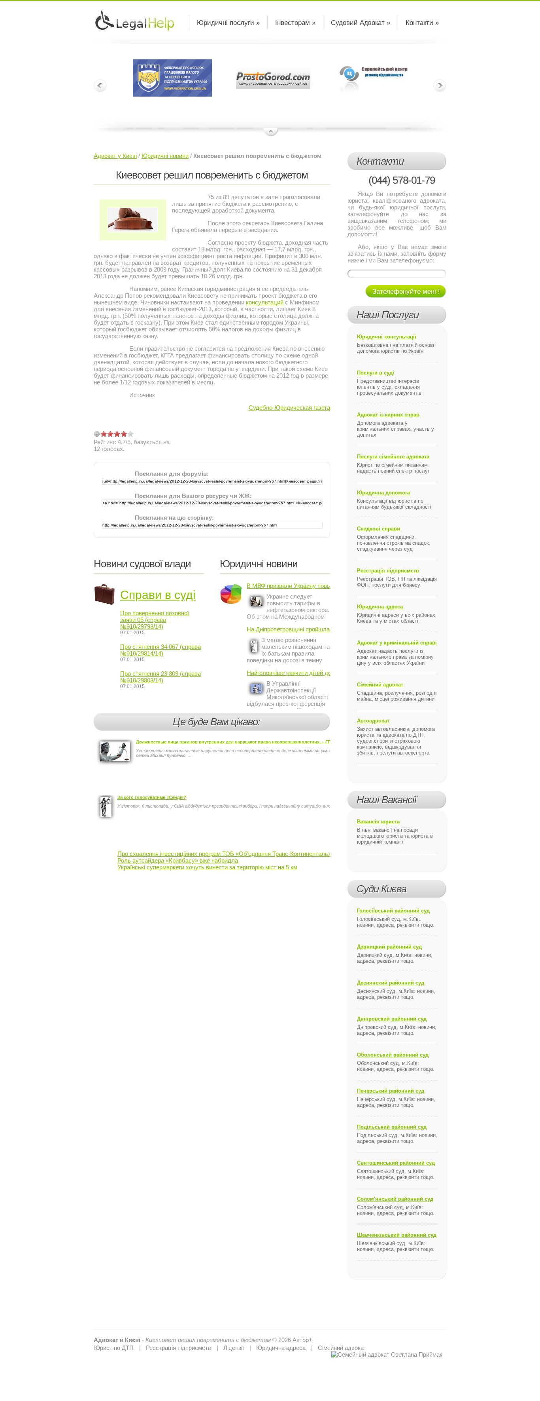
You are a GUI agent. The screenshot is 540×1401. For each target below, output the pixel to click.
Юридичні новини (165, 155)
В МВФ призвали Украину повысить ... (288, 585)
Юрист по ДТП (114, 1347)
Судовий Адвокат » (360, 23)
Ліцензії (233, 1347)
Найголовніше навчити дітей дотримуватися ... (288, 672)
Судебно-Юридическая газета (289, 407)
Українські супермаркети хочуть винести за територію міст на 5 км (207, 867)
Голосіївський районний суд (393, 911)
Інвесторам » (295, 23)
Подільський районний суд (392, 1127)
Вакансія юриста (378, 822)
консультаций (264, 302)
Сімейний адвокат (380, 685)
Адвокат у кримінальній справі (397, 643)
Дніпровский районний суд (392, 1019)
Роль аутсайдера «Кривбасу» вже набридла (177, 860)
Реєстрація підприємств (388, 571)
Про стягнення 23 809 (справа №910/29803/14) (160, 677)
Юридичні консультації (386, 337)
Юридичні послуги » (228, 23)
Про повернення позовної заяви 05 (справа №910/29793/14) (154, 620)
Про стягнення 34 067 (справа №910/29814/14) (160, 650)
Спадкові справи (378, 529)
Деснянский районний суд (390, 983)
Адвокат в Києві (117, 1339)
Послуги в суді (375, 373)
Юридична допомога (383, 493)
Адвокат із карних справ (388, 415)
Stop (271, 132)
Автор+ (302, 1339)
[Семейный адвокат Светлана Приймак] (386, 1354)
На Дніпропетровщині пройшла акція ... (288, 629)
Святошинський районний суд (396, 1163)
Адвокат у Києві (115, 155)
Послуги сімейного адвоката (393, 457)
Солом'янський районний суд (395, 1199)
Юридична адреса (380, 607)
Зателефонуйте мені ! (406, 291)
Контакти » (422, 23)
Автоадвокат (373, 721)
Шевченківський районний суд (396, 1235)
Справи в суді (158, 594)
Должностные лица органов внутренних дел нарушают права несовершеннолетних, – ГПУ (235, 741)
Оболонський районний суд (393, 1055)
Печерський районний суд (390, 1091)
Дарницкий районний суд (389, 947)
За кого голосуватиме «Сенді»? (151, 797)
